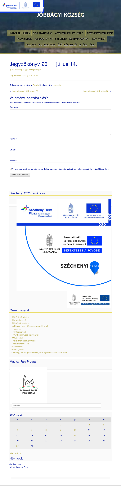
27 (17, 446)
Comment (14, 107)
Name (12, 138)
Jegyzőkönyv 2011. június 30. (24, 91)
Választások (17, 346)
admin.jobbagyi (34, 69)
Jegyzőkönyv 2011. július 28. (97, 91)
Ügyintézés (17, 337)
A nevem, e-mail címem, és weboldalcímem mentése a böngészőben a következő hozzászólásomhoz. (60, 169)
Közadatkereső (19, 320)
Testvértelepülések (100, 33)
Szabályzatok (18, 349)
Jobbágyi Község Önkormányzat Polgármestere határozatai (39, 352)
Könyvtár (98, 38)
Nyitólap (15, 33)
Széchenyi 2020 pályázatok (72, 38)
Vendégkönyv (43, 38)
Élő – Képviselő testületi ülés (77, 44)
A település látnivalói (69, 33)
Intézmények (20, 332)
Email (12, 149)
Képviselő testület (21, 323)
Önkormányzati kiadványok (26, 334)
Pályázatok (24, 38)
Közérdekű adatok (20, 317)
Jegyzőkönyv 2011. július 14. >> (24, 75)
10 (75, 430)
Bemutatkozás (42, 33)
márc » (18, 453)
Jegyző (17, 329)
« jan (12, 453)
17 (75, 435)
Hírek (26, 33)
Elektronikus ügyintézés (25, 340)
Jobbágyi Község (60, 14)
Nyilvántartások (21, 343)
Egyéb (36, 85)
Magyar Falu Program (40, 44)
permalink (57, 85)
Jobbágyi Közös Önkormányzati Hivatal (30, 326)
